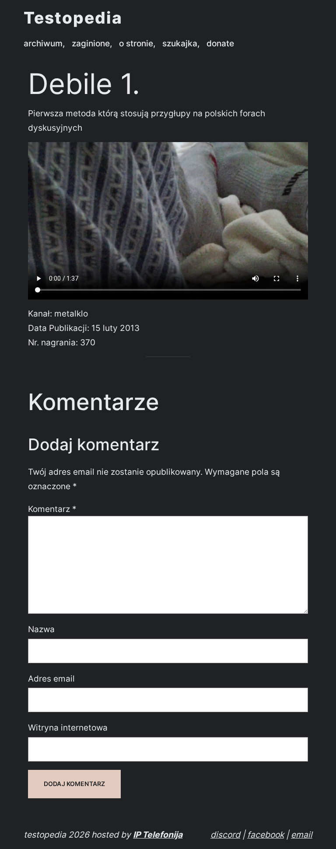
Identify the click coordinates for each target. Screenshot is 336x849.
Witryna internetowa (68, 727)
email (301, 834)
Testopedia (73, 18)
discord (225, 834)
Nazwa (41, 629)
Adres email (51, 678)
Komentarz (52, 509)
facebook (265, 834)
